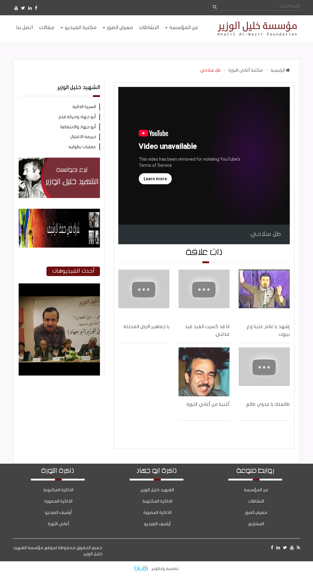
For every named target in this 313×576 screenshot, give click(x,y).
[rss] (298, 547)
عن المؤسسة (256, 490)
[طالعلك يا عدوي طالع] (264, 371)
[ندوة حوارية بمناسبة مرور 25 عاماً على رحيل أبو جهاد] (59, 374)
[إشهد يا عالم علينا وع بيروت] (264, 294)
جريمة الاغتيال (83, 136)
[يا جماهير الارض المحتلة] (143, 294)
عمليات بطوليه (82, 146)
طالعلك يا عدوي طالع (268, 404)
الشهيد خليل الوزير (157, 490)
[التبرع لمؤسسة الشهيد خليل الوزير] (59, 178)
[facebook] (36, 8)
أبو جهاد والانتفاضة (78, 127)
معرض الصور (256, 512)
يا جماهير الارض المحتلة (146, 326)
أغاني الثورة (58, 524)
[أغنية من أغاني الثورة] (204, 371)
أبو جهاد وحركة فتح (77, 116)
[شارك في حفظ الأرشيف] (59, 228)
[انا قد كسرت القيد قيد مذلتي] (204, 294)
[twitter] (23, 8)
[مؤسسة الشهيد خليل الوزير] (255, 28)
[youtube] (16, 8)
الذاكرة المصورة (157, 512)
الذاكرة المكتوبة (157, 501)
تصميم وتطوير (165, 568)
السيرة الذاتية (84, 106)
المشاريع (256, 524)
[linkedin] (30, 8)
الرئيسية (278, 70)
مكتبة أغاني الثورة (245, 70)
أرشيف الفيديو (157, 524)
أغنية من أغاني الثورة (208, 404)
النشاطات (256, 501)
